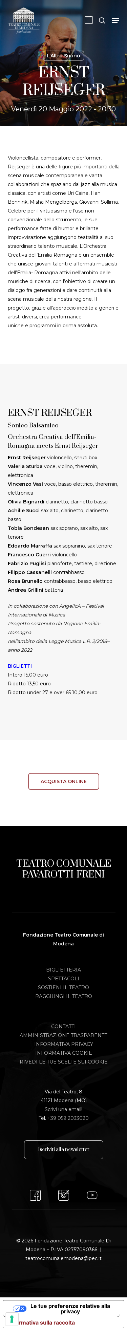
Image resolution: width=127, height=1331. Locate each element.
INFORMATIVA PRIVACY (63, 1044)
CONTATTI (63, 1026)
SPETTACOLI (63, 979)
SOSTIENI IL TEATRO (63, 987)
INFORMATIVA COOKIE (63, 1053)
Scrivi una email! (63, 1109)
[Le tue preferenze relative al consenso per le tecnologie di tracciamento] (11, 1319)
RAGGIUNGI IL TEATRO (63, 996)
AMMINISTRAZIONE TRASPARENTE (64, 1035)
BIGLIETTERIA (63, 970)
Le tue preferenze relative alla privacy (70, 1308)
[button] (115, 20)
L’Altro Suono (63, 56)
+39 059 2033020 (68, 1118)
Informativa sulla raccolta (41, 1322)
